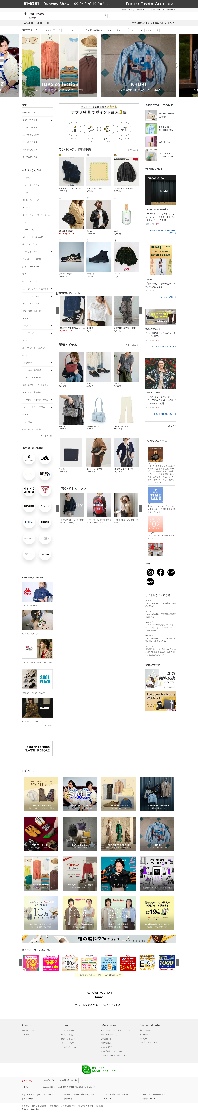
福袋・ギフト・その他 (31, 429)
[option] (59, 65)
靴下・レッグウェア (30, 244)
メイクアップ (28, 333)
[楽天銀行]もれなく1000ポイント (134, 9)
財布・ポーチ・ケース (31, 266)
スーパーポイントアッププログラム (115, 1030)
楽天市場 (171, 9)
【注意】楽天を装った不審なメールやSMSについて (99, 975)
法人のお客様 (106, 1047)
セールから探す (28, 112)
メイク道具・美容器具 (31, 370)
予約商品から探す (29, 149)
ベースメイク (28, 326)
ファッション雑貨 (29, 252)
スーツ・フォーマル (30, 296)
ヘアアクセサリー (29, 281)
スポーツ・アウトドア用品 (33, 407)
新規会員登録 (145, 1030)
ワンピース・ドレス (30, 200)
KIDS (48, 23)
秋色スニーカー (121, 30)
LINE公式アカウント (148, 1042)
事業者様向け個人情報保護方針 (62, 1106)
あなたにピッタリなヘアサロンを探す (37, 1094)
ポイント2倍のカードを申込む (116, 1094)
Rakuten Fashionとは (110, 1034)
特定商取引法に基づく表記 (112, 1051)
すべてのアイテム (29, 157)
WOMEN (28, 23)
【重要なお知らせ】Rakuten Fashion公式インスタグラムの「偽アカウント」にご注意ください (160, 652)
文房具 (25, 414)
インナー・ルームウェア (32, 237)
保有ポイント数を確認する (154, 1094)
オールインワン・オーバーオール (36, 215)
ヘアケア (26, 355)
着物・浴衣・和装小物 (31, 311)
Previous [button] (21, 66)
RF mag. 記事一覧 (168, 297)
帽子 (24, 274)
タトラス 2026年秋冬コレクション (96, 30)
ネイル (25, 340)
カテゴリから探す (29, 142)
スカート (26, 207)
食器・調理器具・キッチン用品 (35, 385)
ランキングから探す (30, 135)
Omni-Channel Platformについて (114, 1055)
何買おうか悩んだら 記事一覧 (164, 346)
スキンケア (27, 318)
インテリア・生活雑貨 (31, 392)
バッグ (25, 222)
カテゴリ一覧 (46, 436)
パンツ (25, 192)
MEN (39, 23)
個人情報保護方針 (39, 1106)
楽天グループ (156, 9)
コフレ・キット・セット (32, 377)
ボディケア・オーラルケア (33, 348)
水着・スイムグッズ (30, 303)
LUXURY (25, 1034)
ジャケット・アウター (31, 185)
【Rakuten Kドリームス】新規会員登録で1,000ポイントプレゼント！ (70, 1087)
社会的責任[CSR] (85, 1106)
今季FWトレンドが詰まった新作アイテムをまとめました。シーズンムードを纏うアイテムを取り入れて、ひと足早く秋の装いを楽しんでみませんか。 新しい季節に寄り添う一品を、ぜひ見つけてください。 (161, 474)
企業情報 (25, 1106)
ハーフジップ (136, 30)
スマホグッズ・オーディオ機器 (35, 400)
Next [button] (176, 66)
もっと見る (47, 725)
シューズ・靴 (28, 229)
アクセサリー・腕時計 (31, 259)
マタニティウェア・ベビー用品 (35, 289)
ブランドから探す (29, 120)
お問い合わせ (106, 1043)
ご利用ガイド (106, 1039)
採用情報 (99, 1106)
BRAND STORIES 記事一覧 (165, 414)
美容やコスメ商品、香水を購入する (79, 1094)
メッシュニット (152, 30)
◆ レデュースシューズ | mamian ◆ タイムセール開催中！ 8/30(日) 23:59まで (161, 509)
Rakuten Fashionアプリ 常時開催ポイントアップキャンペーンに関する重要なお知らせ (160, 628)
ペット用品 (27, 422)
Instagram (144, 1038)
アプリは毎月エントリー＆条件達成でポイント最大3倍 (153, 23)
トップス (26, 178)
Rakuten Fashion (46, 15)
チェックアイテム (53, 30)
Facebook (144, 1034)
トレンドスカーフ (71, 30)
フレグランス (28, 363)
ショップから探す (29, 127)
